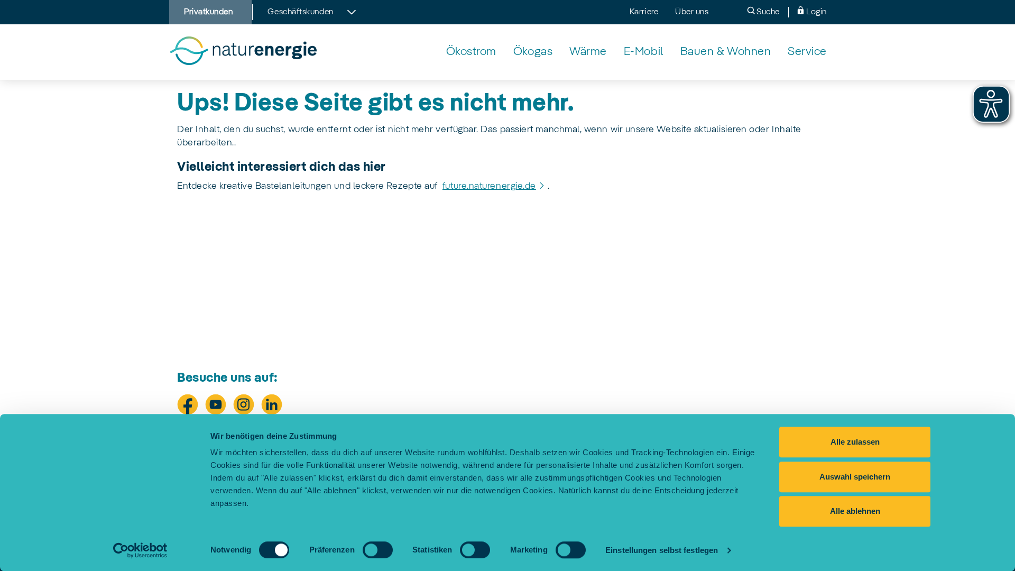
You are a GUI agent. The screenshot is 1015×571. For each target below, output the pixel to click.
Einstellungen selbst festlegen (661, 550)
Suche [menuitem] (767, 12)
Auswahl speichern (854, 476)
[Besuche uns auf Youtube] (215, 404)
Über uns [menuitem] (691, 12)
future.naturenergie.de (489, 186)
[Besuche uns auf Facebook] (187, 404)
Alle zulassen (855, 441)
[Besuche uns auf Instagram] (243, 404)
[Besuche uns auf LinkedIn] (271, 404)
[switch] (378, 549)
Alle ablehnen (855, 510)
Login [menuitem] (816, 12)
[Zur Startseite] (243, 51)
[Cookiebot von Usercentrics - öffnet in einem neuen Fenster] (140, 550)
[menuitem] (471, 52)
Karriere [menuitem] (644, 12)
